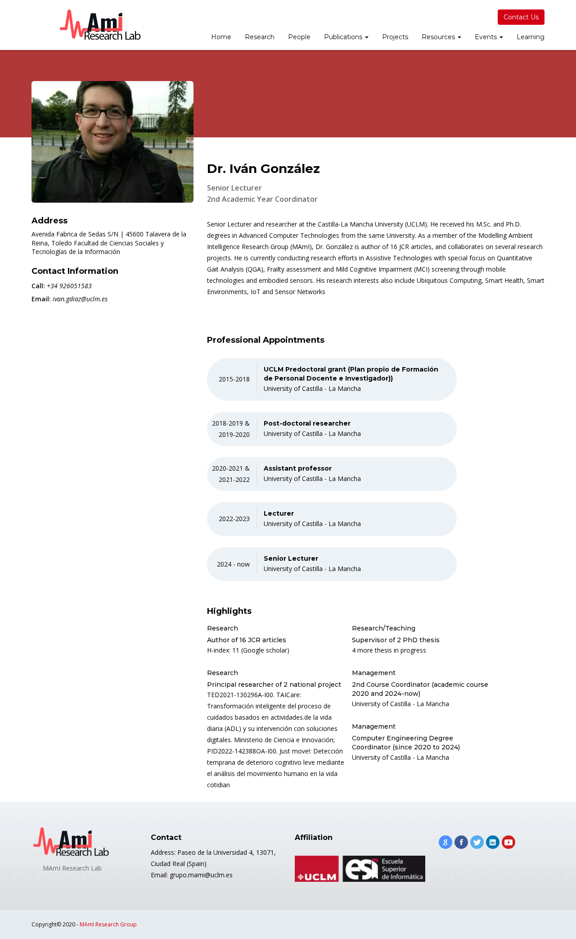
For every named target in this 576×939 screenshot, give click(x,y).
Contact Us (521, 17)
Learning (530, 37)
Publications (344, 37)
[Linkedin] (493, 842)
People (299, 37)
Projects (395, 37)
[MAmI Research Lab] (101, 25)
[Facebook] (461, 842)
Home (221, 37)
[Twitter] (477, 842)
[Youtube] (508, 842)
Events (487, 37)
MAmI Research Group (108, 924)
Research (259, 37)
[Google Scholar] (445, 842)
